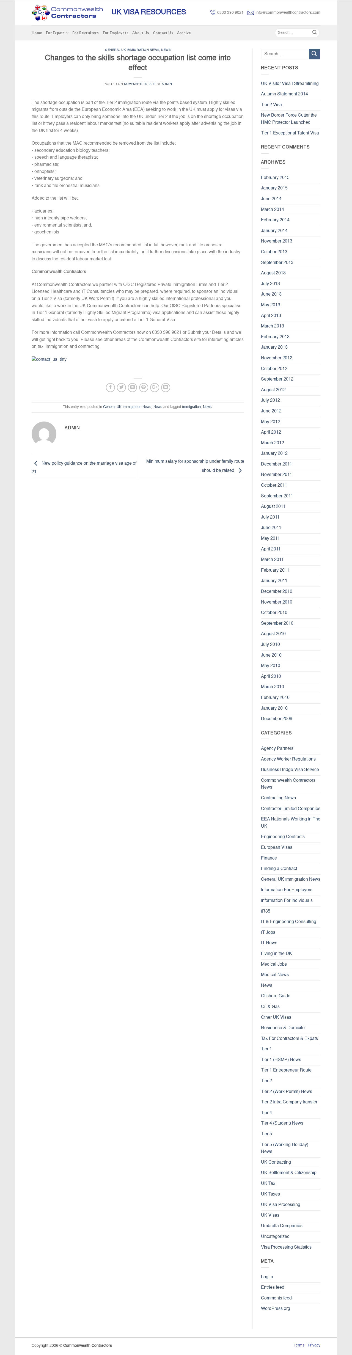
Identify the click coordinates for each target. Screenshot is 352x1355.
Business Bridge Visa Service (290, 770)
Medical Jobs (274, 964)
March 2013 (272, 326)
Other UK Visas (276, 1017)
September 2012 (277, 379)
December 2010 (276, 592)
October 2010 (274, 613)
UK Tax (268, 1184)
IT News (269, 943)
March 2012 (272, 443)
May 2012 (270, 422)
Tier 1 (266, 1049)
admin (167, 84)
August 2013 (273, 273)
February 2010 (275, 698)
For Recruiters (85, 33)
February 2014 (275, 220)
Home (37, 33)
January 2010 (274, 708)
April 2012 (271, 432)
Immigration (191, 407)
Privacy (314, 1345)
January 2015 (274, 188)
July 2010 (270, 645)
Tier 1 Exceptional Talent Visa (290, 133)
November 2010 (276, 602)
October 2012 (274, 369)
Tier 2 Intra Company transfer (289, 1102)
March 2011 (272, 560)
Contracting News (278, 798)
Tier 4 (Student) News (282, 1123)
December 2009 (276, 719)
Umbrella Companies (281, 1226)
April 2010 (271, 676)
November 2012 (276, 358)
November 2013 (276, 241)
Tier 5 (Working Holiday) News (284, 1148)
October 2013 (274, 252)
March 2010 (272, 687)
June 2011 (271, 528)
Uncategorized (275, 1237)
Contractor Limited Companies (290, 809)
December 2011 (276, 464)
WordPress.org (275, 1309)
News (165, 50)
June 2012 (271, 411)
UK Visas (270, 1215)
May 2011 (270, 538)
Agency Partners (277, 749)
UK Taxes (270, 1194)
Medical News (275, 975)
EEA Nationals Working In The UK (290, 823)
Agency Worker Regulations (288, 759)
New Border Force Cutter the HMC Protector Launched (289, 119)
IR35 (265, 911)
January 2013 (274, 347)
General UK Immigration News (132, 50)
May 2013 (270, 305)
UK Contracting (276, 1162)
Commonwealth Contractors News (288, 784)
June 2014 (271, 199)
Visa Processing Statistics (286, 1247)
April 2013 (271, 316)
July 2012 (270, 400)
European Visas (276, 848)
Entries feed (272, 1287)
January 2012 (274, 453)
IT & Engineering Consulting (288, 922)
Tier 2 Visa (271, 105)
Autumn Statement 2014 (284, 94)
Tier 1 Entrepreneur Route (286, 1070)
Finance (269, 858)
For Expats (55, 33)
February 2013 (275, 337)
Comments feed (276, 1298)
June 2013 (271, 294)
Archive (184, 33)
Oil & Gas (270, 1007)
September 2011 (277, 496)
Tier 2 (266, 1081)
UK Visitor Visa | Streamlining (290, 84)
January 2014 (274, 231)
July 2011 (270, 517)
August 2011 (273, 507)
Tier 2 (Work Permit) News (286, 1092)
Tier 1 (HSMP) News (281, 1060)
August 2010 (273, 634)
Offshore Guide (275, 996)
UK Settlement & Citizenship (289, 1173)
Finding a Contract (279, 869)
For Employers (115, 33)
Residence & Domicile (283, 1028)
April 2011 (271, 549)
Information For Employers (286, 890)
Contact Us (163, 33)
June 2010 (271, 655)
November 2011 (276, 475)
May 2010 (270, 666)
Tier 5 (266, 1134)
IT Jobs (268, 932)
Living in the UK (276, 954)
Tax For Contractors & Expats (289, 1039)
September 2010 (277, 623)
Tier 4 (266, 1113)
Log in (267, 1277)
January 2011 (274, 581)
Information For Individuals (287, 901)
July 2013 (270, 284)
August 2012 (273, 390)
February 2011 (275, 570)
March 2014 (272, 210)
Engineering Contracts (283, 837)
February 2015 (275, 178)
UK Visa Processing (280, 1205)
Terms (299, 1345)
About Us (140, 33)
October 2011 (274, 485)
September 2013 (277, 263)
